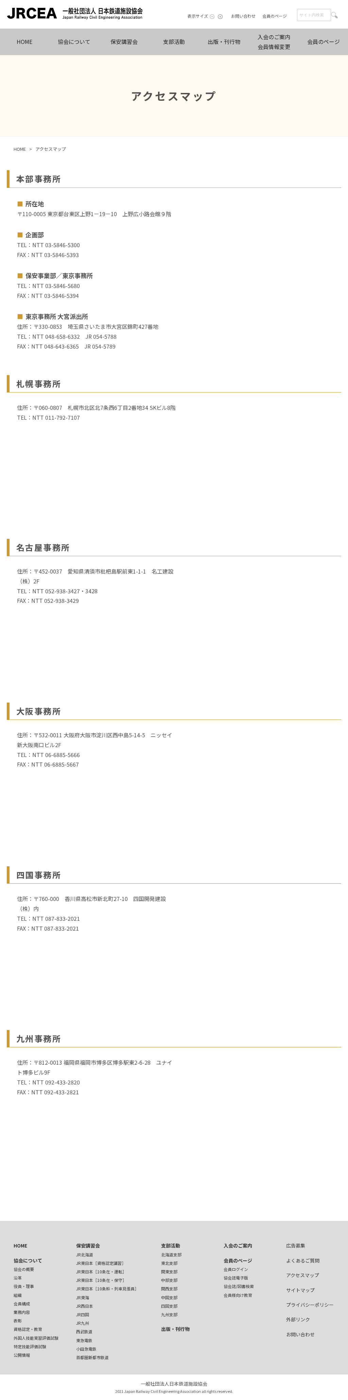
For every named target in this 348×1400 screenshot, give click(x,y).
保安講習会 (124, 41)
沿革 (18, 1278)
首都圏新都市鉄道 (92, 1357)
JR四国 (82, 1314)
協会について (74, 41)
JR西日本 (84, 1306)
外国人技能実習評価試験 (36, 1338)
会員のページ (274, 16)
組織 (18, 1295)
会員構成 (22, 1303)
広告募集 (295, 1245)
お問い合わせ (243, 16)
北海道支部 (171, 1254)
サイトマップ (300, 1290)
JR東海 (82, 1297)
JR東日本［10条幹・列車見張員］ (107, 1288)
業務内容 (22, 1312)
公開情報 (22, 1355)
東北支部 (169, 1263)
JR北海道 (84, 1254)
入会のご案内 (238, 1245)
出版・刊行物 (224, 41)
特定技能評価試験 (30, 1346)
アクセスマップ (50, 149)
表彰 (18, 1320)
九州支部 (169, 1314)
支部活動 (174, 41)
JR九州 (82, 1323)
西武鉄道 (84, 1331)
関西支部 (169, 1288)
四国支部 (169, 1306)
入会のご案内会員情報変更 (274, 42)
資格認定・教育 (28, 1329)
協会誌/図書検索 (239, 1286)
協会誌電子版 (236, 1278)
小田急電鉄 (86, 1349)
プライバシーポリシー (310, 1304)
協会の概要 (24, 1269)
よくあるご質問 (302, 1260)
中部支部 (169, 1280)
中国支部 (169, 1297)
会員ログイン (236, 1269)
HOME (24, 41)
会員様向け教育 (238, 1295)
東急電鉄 (84, 1340)
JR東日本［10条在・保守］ (101, 1280)
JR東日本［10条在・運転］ (101, 1271)
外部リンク (298, 1319)
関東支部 (169, 1271)
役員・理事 (24, 1286)
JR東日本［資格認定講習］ (101, 1263)
